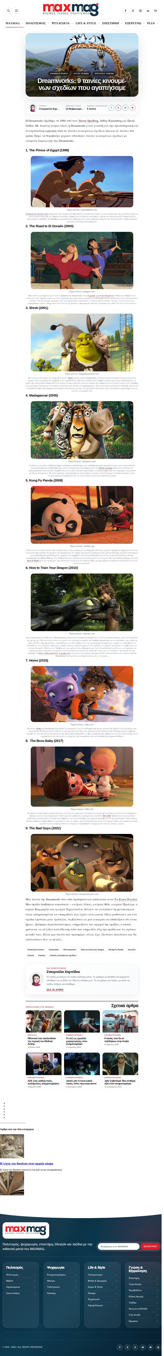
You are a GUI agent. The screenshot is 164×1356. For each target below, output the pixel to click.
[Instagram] (140, 11)
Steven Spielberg (88, 121)
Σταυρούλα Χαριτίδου (63, 972)
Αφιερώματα (13, 1287)
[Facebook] (125, 11)
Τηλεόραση (53, 1287)
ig (143, 1347)
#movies (132, 950)
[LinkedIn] (148, 11)
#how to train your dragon (92, 950)
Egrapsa (133, 1321)
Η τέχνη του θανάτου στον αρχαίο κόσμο (26, 1163)
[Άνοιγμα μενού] (16, 11)
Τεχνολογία (135, 1284)
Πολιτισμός (12, 1274)
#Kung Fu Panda (115, 950)
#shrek (30, 955)
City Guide (134, 1315)
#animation (54, 950)
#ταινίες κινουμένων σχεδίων (63, 955)
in (125, 108)
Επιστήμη (134, 1278)
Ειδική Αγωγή (136, 1296)
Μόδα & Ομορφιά (97, 1281)
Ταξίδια (132, 1302)
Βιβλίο (9, 1281)
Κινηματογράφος (59, 73)
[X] (133, 11)
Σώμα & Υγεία (95, 1287)
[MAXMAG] (71, 9)
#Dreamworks (69, 950)
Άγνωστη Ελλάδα (138, 1308)
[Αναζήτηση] (9, 11)
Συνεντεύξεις (13, 1293)
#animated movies (35, 950)
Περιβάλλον (135, 1290)
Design (92, 1293)
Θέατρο (51, 1281)
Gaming (51, 1293)
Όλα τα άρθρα (55, 989)
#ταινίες (41, 955)
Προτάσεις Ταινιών (104, 73)
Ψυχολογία (94, 1299)
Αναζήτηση (150, 1246)
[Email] (155, 11)
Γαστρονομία (95, 1274)
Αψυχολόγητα (95, 1305)
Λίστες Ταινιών (81, 73)
